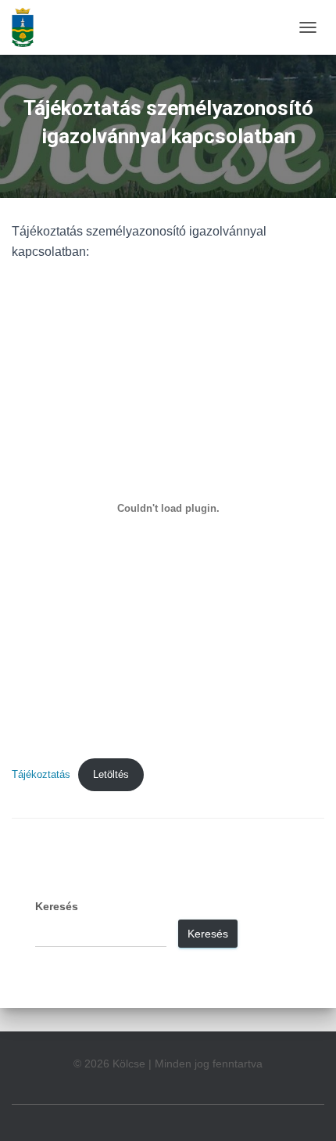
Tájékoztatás (41, 774)
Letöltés (111, 774)
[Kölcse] (28, 27)
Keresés (56, 906)
